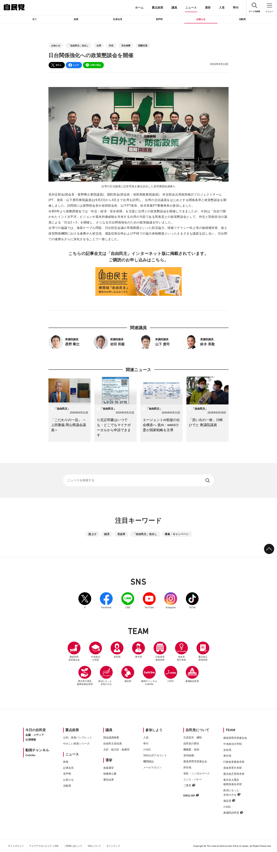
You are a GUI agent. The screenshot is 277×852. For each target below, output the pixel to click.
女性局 (117, 657)
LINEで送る (95, 65)
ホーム (139, 7)
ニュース (191, 7)
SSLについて (94, 846)
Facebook (106, 600)
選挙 (208, 7)
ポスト (59, 65)
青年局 (138, 657)
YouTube (149, 600)
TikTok (192, 600)
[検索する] (208, 480)
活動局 (242, 19)
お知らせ (200, 19)
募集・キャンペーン (177, 534)
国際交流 (142, 45)
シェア (76, 65)
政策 (76, 19)
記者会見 (117, 19)
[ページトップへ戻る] (269, 549)
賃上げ (92, 534)
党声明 (159, 19)
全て (34, 19)
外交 (111, 45)
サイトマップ (113, 846)
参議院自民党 (192, 674)
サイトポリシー (16, 846)
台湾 (98, 45)
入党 (222, 7)
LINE (128, 600)
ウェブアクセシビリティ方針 (44, 846)
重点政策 (157, 7)
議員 (174, 7)
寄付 (236, 7)
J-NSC (170, 681)
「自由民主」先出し (78, 45)
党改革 (121, 534)
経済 (106, 534)
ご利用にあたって (73, 846)
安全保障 (125, 45)
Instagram (171, 600)
